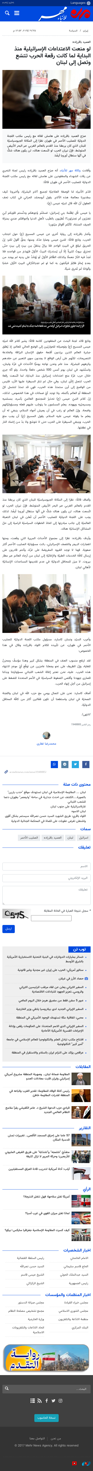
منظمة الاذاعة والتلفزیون (73, 1319)
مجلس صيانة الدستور (31, 1302)
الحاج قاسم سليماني (76, 1266)
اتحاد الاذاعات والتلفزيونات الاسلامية (28, 1330)
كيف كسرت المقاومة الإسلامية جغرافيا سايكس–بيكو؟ (37, 1230)
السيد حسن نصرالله (32, 1266)
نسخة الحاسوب (46, 1418)
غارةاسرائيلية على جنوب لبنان (68, 806)
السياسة (73, 31)
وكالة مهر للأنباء (71, 170)
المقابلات (83, 1067)
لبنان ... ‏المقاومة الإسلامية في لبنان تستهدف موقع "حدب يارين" (47, 792)
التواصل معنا (37, 1438)
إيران (85, 31)
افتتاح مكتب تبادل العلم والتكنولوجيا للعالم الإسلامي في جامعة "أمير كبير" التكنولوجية (44, 1042)
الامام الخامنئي (79, 1258)
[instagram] (60, 1401)
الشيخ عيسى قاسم (32, 1274)
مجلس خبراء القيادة (76, 1302)
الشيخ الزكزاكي (35, 1283)
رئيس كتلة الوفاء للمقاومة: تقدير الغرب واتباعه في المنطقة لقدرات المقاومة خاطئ (39, 1093)
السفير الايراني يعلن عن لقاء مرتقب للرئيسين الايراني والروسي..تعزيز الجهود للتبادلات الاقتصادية (51, 989)
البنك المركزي (80, 1327)
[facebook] (46, 1401)
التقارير (85, 1128)
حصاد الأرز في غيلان (71, 978)
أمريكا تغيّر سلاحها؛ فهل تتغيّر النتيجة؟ (46, 1196)
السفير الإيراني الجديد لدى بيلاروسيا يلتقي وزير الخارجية (49, 1009)
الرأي (87, 1189)
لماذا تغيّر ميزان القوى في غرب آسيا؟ (47, 1213)
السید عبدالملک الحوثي (74, 1274)
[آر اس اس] (39, 1401)
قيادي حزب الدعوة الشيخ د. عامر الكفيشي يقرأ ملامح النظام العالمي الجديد (37, 1110)
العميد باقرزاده (53, 837)
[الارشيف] (33, 1401)
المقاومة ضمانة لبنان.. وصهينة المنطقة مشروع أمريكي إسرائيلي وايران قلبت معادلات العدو (37, 1076)
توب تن (79, 949)
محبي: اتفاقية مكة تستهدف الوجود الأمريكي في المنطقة (49, 1017)
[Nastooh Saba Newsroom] (84, 1463)
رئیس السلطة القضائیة (30, 1258)
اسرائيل (83, 837)
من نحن (56, 1438)
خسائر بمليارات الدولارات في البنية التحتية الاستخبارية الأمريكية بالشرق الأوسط (45, 959)
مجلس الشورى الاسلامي (73, 1311)
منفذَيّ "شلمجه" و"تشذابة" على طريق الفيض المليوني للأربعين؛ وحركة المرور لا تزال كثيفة (37, 1154)
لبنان (70, 837)
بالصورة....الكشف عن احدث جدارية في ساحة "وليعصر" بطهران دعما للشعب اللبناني (45, 799)
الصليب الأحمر (29, 837)
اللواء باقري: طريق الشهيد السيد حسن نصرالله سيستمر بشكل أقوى (45, 816)
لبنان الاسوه (79, 811)
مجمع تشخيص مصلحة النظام (26, 1311)
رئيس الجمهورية (78, 1283)
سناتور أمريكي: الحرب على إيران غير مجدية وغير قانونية (50, 970)
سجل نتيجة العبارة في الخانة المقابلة (67, 911)
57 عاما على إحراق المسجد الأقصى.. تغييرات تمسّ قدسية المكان (39, 1137)
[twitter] (54, 1401)
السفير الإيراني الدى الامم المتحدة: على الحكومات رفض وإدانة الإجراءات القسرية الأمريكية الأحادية (46, 1028)
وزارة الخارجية (36, 1319)
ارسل (8, 928)
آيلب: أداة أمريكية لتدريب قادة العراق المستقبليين (39, 1169)
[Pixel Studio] (72, 1463)
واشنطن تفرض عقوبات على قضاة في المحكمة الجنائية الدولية (48, 821)
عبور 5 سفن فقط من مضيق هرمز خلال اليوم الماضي (51, 1000)
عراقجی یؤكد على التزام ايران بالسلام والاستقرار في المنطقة (47, 1052)
